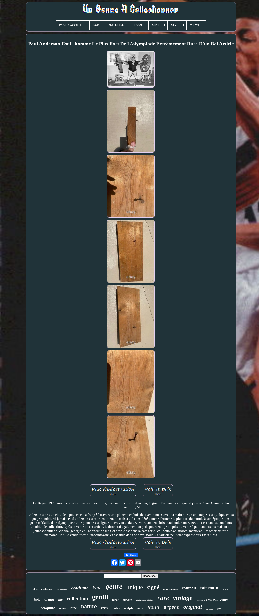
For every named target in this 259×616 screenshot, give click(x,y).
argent (171, 607)
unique (134, 587)
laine (73, 608)
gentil (100, 597)
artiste (116, 608)
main (153, 606)
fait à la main (61, 589)
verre (105, 608)
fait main (209, 587)
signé (153, 587)
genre (114, 586)
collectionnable (170, 589)
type (219, 608)
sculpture (48, 608)
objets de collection (42, 589)
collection (77, 598)
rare (163, 597)
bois (37, 599)
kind (97, 587)
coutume (80, 587)
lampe (225, 588)
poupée (209, 609)
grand (49, 599)
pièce (115, 599)
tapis (140, 608)
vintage (182, 597)
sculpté (128, 608)
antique (127, 599)
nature (89, 606)
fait (60, 599)
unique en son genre (212, 599)
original (192, 607)
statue (62, 608)
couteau (189, 587)
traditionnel (144, 599)
